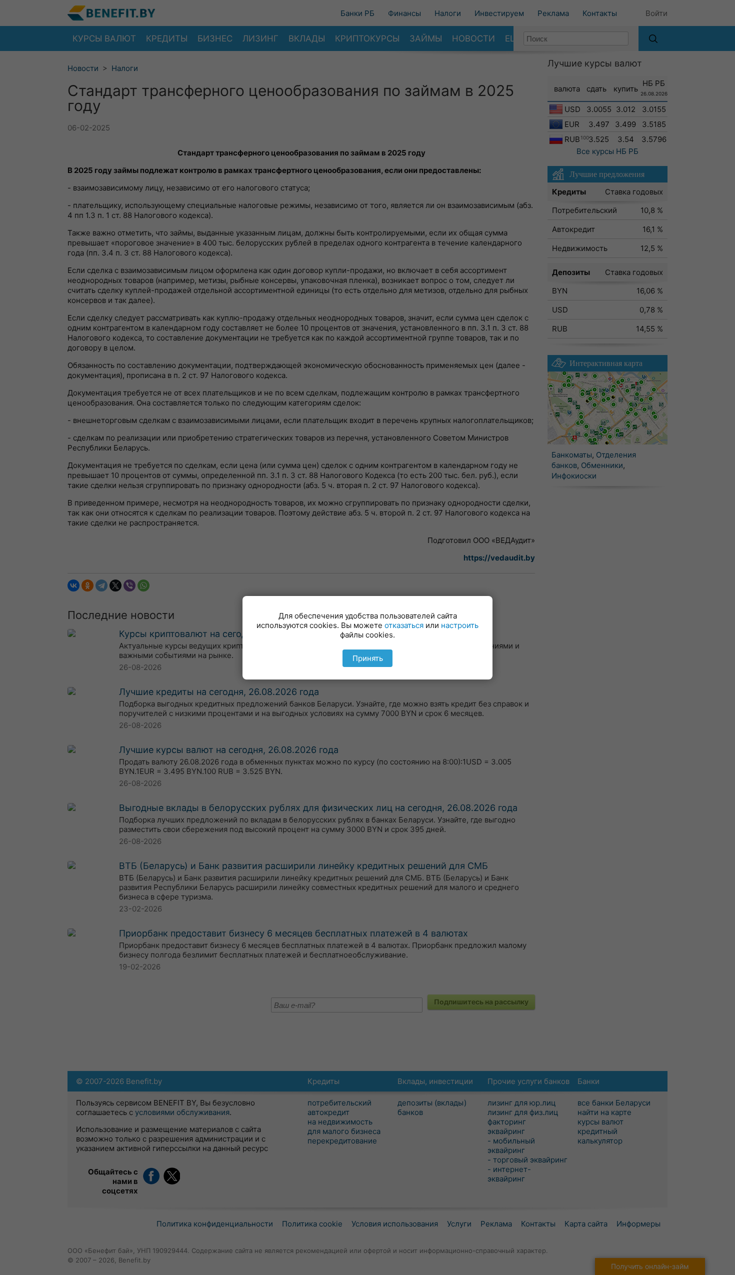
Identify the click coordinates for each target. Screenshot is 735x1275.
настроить (459, 625)
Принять (367, 658)
